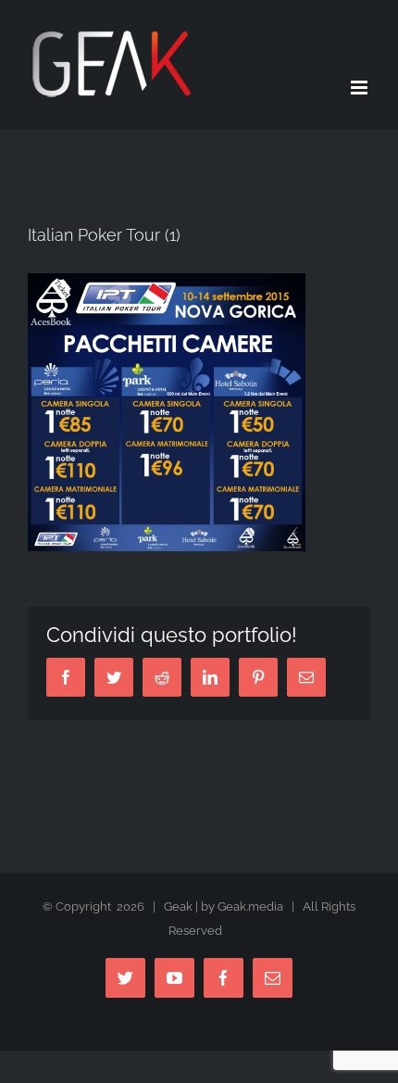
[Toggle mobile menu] (360, 87)
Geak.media (250, 906)
